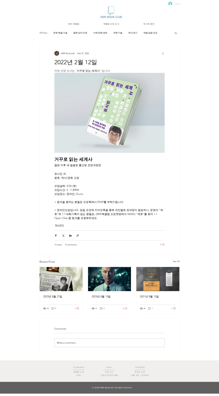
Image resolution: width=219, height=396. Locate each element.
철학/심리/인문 (80, 32)
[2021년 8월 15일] (157, 279)
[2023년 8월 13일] (109, 279)
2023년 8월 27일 (52, 296)
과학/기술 (117, 32)
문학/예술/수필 (60, 32)
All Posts (43, 32)
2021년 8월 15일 (149, 296)
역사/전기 (132, 32)
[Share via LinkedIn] (70, 235)
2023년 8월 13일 (101, 296)
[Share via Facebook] (55, 235)
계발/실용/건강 (150, 32)
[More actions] (163, 53)
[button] (73, 23)
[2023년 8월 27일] (61, 279)
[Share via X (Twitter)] (63, 235)
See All (176, 261)
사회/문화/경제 (100, 32)
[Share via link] (77, 235)
